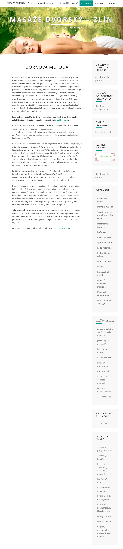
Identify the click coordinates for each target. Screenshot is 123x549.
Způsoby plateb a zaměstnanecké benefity (105, 332)
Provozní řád (103, 371)
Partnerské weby (104, 357)
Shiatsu (100, 266)
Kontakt (99, 3)
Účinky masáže (104, 516)
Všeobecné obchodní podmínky (102, 379)
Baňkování (102, 232)
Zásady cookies (104, 396)
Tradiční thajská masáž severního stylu (105, 215)
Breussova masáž (65, 228)
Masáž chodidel (104, 261)
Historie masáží (104, 521)
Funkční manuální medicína (101, 283)
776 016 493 (111, 3)
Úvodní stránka (45, 3)
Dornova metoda (105, 206)
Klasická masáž (104, 237)
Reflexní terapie (104, 248)
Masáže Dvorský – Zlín (19, 2)
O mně (75, 3)
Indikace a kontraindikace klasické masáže (104, 507)
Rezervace (86, 3)
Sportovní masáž (105, 242)
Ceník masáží (63, 3)
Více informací (101, 423)
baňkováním (62, 120)
